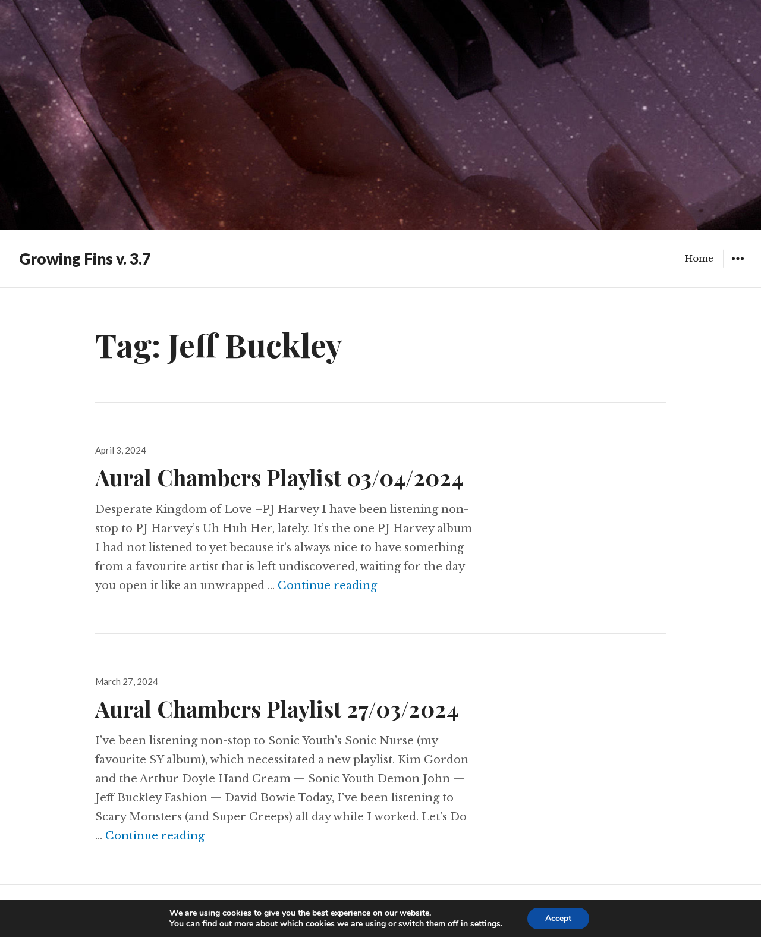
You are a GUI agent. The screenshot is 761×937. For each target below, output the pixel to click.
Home (699, 258)
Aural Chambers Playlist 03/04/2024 (279, 477)
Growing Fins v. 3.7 (85, 258)
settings (485, 924)
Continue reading (327, 585)
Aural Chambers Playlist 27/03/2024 (276, 708)
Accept (558, 918)
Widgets (737, 267)
